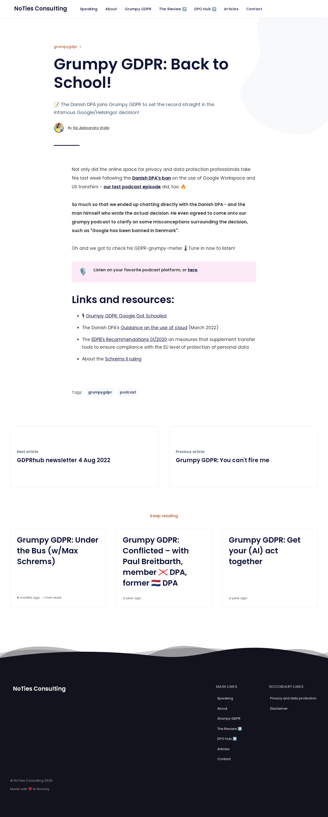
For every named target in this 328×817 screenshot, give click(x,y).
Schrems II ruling (123, 359)
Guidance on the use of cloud (154, 328)
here (192, 270)
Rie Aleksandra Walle (91, 127)
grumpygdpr (66, 46)
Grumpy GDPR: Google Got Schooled (126, 316)
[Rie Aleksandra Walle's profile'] (59, 128)
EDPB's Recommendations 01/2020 (129, 339)
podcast (128, 392)
